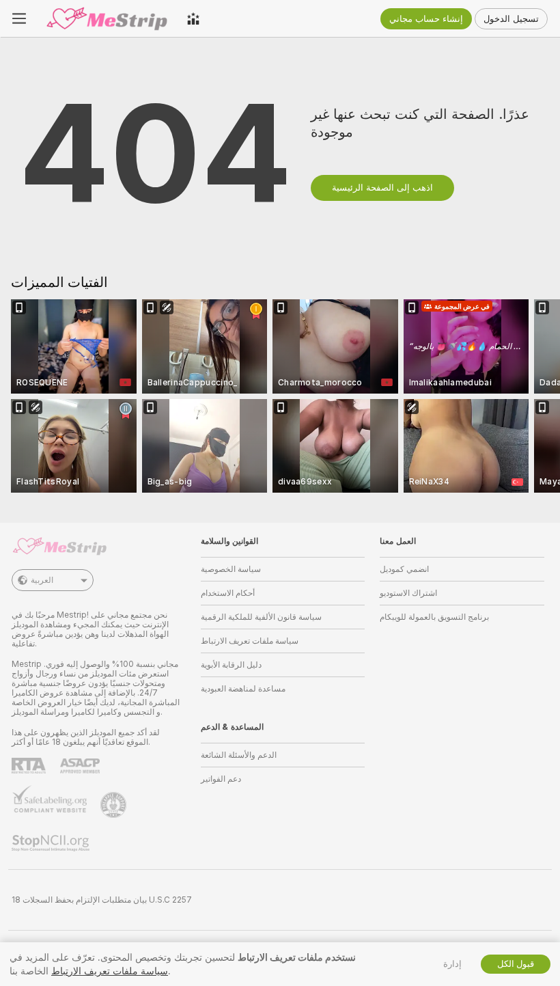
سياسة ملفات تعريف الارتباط (249, 641)
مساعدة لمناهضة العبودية (243, 689)
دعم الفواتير (221, 779)
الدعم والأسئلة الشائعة (239, 755)
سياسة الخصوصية (231, 569)
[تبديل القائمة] (19, 18)
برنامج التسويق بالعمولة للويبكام (434, 617)
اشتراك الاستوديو (408, 593)
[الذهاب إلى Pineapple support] (114, 805)
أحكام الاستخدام (228, 593)
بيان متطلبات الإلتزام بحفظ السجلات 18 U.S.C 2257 (102, 900)
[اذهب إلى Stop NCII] (52, 843)
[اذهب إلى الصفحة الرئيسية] (106, 18)
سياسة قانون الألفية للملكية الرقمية (261, 617)
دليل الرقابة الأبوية (231, 665)
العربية (42, 580)
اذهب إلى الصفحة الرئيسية (382, 187)
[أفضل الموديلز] (193, 18)
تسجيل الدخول (511, 19)
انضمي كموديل (404, 569)
